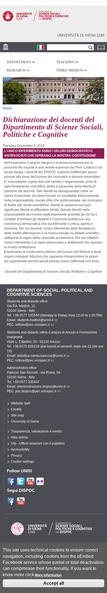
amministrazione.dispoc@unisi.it (41, 386)
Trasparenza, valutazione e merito (36, 431)
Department (19, 61)
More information (48, 575)
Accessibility (20, 449)
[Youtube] (30, 483)
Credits (16, 409)
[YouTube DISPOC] (20, 503)
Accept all (53, 583)
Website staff (20, 403)
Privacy (16, 455)
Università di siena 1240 (80, 35)
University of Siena (25, 421)
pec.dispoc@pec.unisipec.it (35, 391)
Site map (17, 415)
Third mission (69, 70)
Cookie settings (22, 462)
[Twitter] (20, 483)
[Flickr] (40, 483)
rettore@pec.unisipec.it (32, 325)
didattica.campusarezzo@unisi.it (41, 356)
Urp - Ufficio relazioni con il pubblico (38, 443)
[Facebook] (11, 483)
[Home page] (36, 20)
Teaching (65, 61)
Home (7, 108)
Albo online (19, 437)
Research (16, 70)
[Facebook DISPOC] (11, 503)
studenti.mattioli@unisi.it (35, 320)
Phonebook (101, 47)
